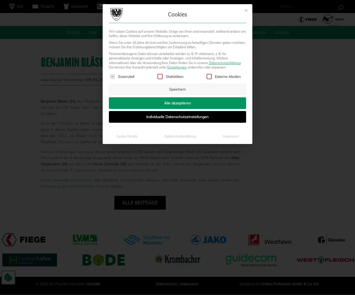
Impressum (231, 136)
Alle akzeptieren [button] (177, 103)
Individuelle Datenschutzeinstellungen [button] (177, 116)
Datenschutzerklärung (225, 63)
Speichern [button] (177, 89)
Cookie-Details (126, 136)
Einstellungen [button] (177, 67)
